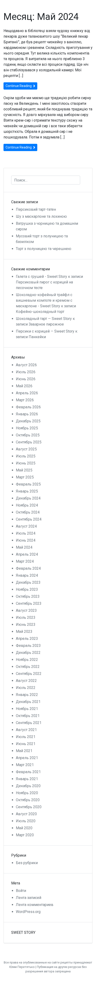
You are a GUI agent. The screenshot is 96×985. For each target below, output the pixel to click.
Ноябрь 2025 (27, 428)
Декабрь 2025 (28, 421)
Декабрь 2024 (28, 498)
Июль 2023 (25, 617)
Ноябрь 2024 (27, 505)
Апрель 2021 (27, 758)
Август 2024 (26, 526)
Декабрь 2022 (28, 652)
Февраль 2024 (28, 568)
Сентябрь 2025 (28, 442)
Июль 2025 (25, 456)
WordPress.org (28, 911)
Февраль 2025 (28, 484)
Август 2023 (26, 610)
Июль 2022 (25, 687)
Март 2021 (25, 765)
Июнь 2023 (25, 624)
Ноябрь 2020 (27, 793)
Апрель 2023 (27, 638)
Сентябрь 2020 (28, 807)
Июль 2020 (25, 821)
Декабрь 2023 (28, 582)
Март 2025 (25, 477)
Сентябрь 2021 (28, 723)
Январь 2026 (27, 414)
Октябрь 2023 (28, 596)
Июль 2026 (25, 372)
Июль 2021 (25, 737)
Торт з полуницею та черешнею (43, 248)
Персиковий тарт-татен (36, 209)
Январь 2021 (27, 779)
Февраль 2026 (28, 407)
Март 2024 (25, 561)
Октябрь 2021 (28, 715)
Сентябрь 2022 (28, 673)
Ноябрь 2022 (27, 659)
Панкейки (37, 337)
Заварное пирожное (46, 324)
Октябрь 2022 (28, 666)
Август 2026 (26, 365)
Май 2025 (24, 470)
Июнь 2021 (25, 744)
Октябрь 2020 (28, 800)
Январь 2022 (27, 694)
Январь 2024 (27, 575)
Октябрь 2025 (28, 435)
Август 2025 (26, 449)
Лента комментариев (34, 904)
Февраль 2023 (28, 645)
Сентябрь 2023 (28, 603)
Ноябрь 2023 (27, 589)
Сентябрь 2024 (28, 519)
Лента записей (28, 897)
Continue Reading (19, 86)
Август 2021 (26, 730)
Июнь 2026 (25, 379)
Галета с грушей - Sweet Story (41, 276)
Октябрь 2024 (28, 512)
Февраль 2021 (28, 772)
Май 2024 (24, 547)
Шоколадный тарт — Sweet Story (44, 318)
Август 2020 (26, 814)
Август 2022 (26, 680)
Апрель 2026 (27, 393)
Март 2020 (25, 835)
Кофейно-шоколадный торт (40, 311)
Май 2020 (24, 828)
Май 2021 (24, 751)
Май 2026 (24, 386)
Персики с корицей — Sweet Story (45, 331)
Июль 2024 (25, 533)
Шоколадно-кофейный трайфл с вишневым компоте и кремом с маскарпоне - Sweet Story (44, 300)
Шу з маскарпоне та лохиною (41, 216)
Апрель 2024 (27, 554)
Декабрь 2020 (28, 786)
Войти (21, 890)
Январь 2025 (27, 491)
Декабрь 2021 (28, 701)
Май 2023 (24, 631)
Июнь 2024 (25, 540)
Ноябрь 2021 (27, 708)
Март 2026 (25, 400)
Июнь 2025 (25, 463)
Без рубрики (27, 863)
